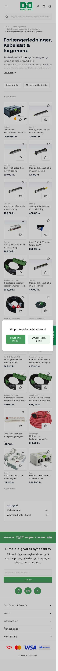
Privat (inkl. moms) (15, 339)
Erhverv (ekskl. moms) (39, 339)
